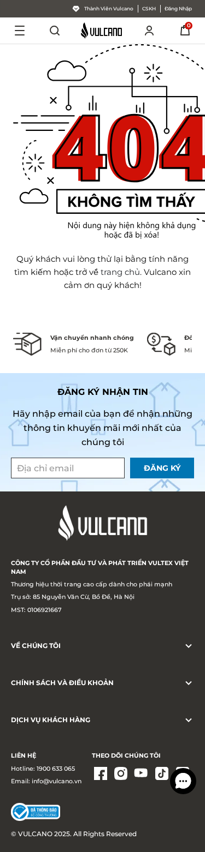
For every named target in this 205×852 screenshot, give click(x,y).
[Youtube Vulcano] (141, 774)
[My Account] (149, 30)
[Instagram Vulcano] (121, 774)
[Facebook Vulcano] (100, 774)
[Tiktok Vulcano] (162, 774)
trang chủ (120, 272)
